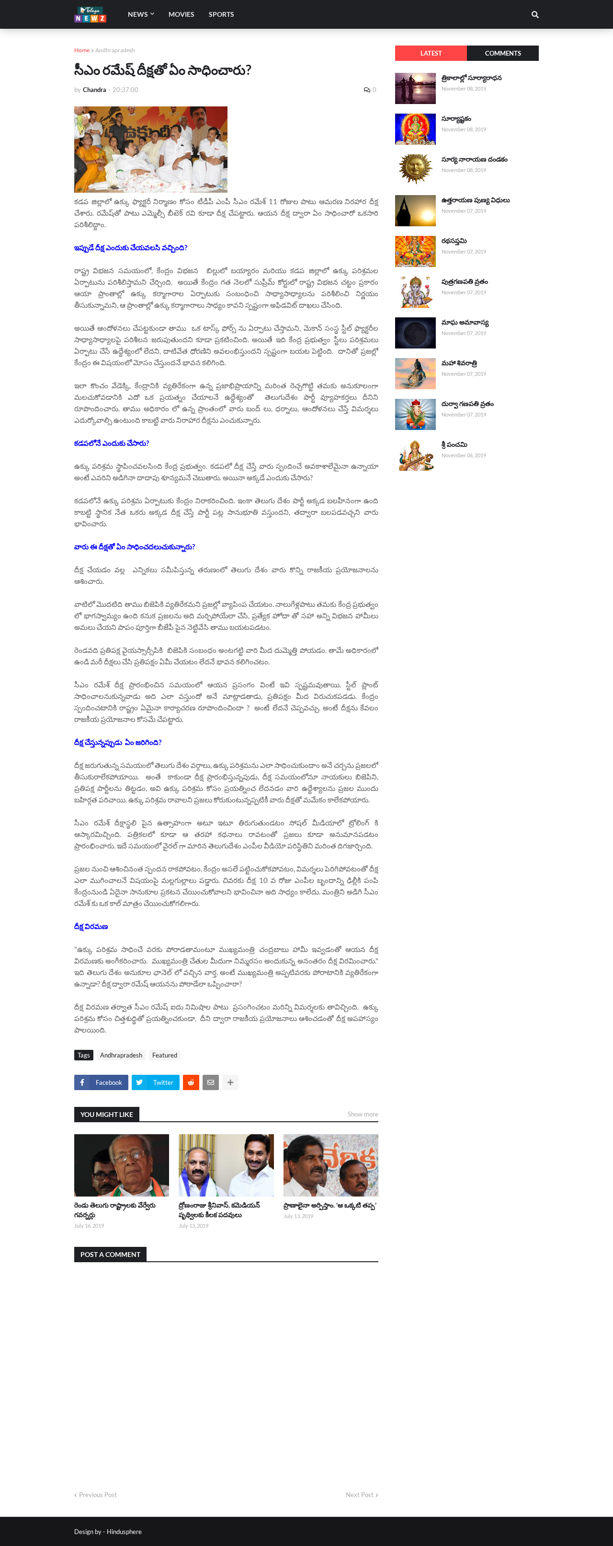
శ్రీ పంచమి (454, 444)
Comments (503, 53)
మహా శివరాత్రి (459, 363)
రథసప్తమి (454, 240)
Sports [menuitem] (221, 14)
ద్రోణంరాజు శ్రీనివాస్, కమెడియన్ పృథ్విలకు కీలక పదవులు (219, 1210)
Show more (363, 1114)
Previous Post (98, 1495)
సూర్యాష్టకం (456, 118)
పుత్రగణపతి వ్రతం (465, 281)
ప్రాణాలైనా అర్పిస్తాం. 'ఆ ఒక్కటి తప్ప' (330, 1205)
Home (82, 50)
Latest (431, 53)
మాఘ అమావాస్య (465, 322)
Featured (164, 1055)
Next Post (360, 1495)
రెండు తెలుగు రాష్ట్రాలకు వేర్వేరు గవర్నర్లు (115, 1210)
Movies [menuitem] (181, 14)
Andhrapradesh (115, 50)
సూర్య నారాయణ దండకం (475, 159)
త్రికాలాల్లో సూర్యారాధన (472, 77)
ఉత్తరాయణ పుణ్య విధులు (476, 200)
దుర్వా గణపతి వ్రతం (468, 403)
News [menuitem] (138, 14)
